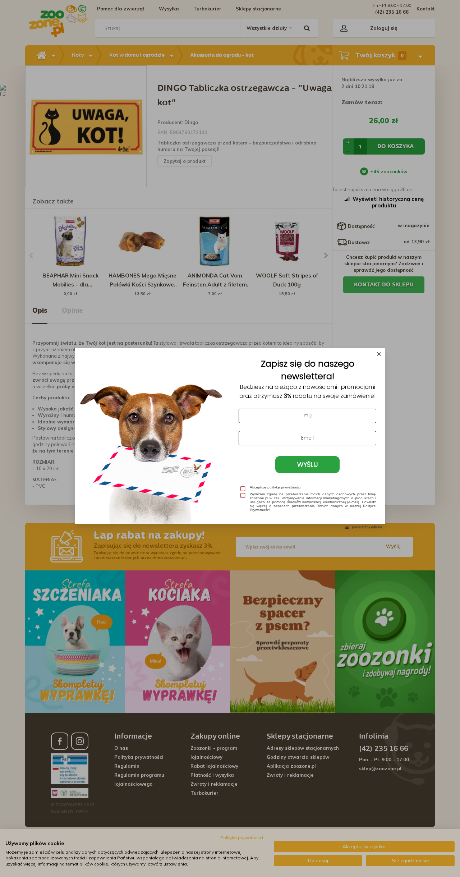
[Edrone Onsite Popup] (230, 438)
